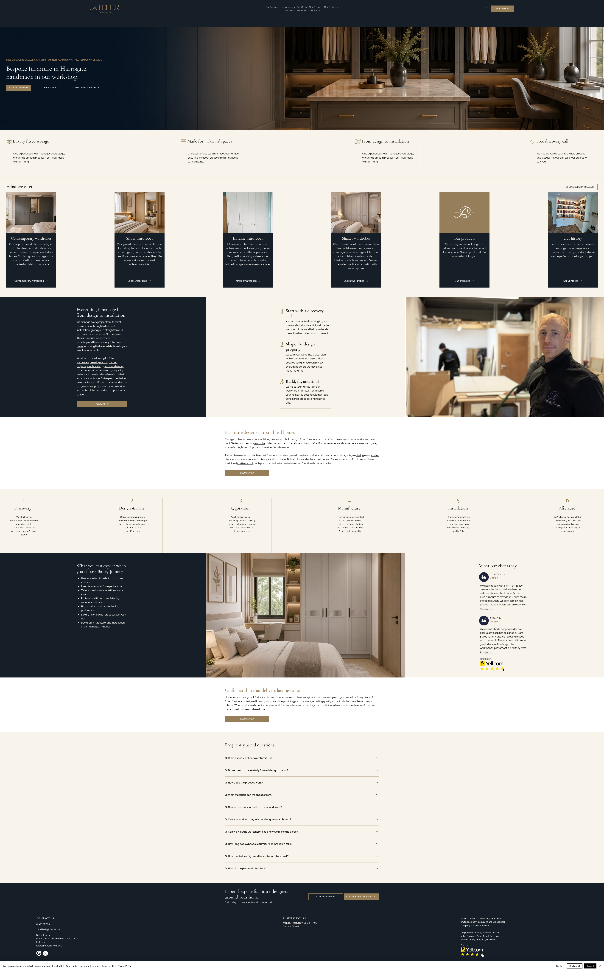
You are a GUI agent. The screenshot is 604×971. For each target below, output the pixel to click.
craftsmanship (245, 463)
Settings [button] (560, 966)
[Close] (600, 965)
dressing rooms (98, 362)
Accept (590, 966)
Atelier (375, 455)
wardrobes (83, 362)
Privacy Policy (124, 966)
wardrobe (259, 443)
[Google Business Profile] (38, 953)
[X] (45, 953)
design (360, 455)
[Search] (487, 9)
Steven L (495, 618)
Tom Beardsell (498, 574)
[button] (272, 7)
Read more (486, 609)
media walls (94, 366)
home (80, 346)
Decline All (574, 966)
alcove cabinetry (113, 366)
